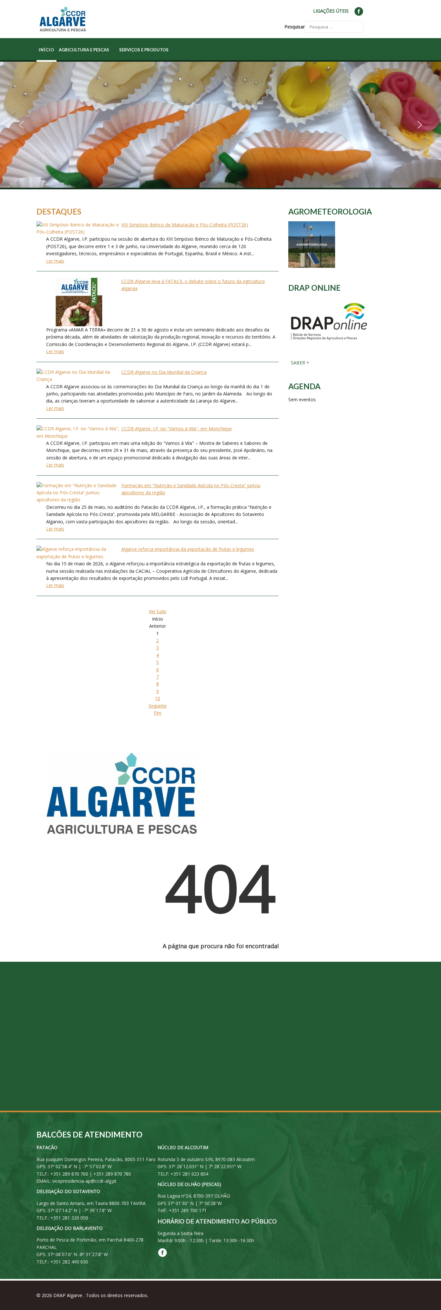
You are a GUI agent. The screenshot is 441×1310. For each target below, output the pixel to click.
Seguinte (158, 706)
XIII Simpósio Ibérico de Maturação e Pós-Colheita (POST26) (184, 225)
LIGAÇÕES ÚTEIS (331, 11)
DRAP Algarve (68, 1295)
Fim (157, 713)
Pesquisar (294, 27)
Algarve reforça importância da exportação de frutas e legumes (187, 549)
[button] (21, 125)
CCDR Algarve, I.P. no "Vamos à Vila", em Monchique (176, 428)
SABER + (299, 363)
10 (157, 698)
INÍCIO (46, 49)
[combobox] (334, 27)
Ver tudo (158, 611)
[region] (220, 125)
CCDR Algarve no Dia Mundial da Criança (164, 372)
